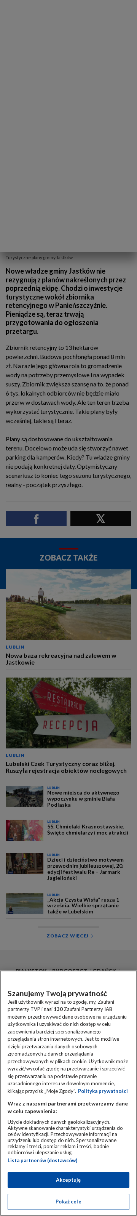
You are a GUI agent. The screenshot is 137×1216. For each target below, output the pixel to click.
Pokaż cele (68, 1201)
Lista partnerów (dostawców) (42, 1160)
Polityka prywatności (103, 1091)
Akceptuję (68, 1180)
